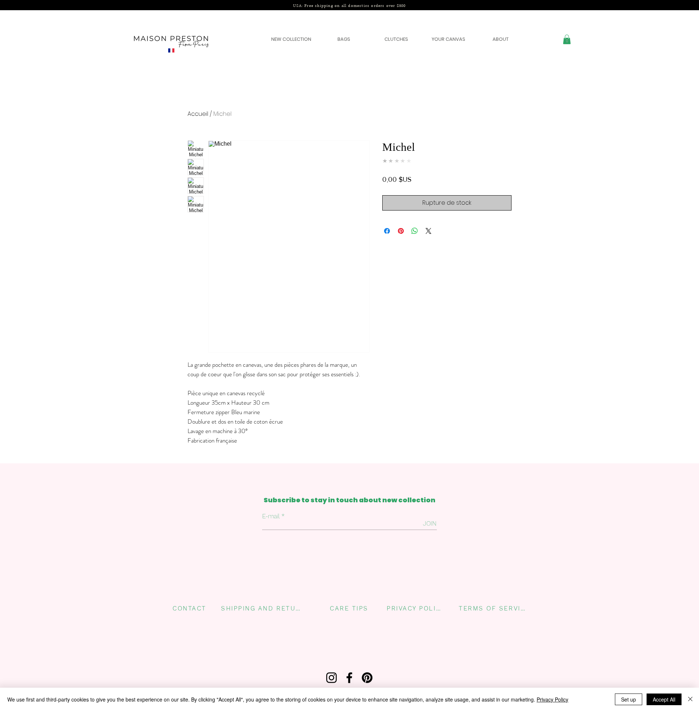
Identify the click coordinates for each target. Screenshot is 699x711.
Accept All (664, 699)
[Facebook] (349, 678)
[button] (567, 39)
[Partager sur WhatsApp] (414, 231)
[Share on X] (428, 231)
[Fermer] (690, 699)
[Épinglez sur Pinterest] (400, 231)
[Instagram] (331, 678)
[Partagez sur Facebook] (387, 231)
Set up (628, 699)
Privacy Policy (552, 699)
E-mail (271, 516)
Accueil (197, 114)
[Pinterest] (367, 678)
